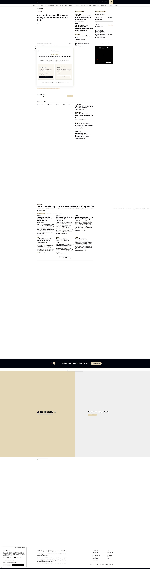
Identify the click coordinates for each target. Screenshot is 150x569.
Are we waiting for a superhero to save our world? (63, 240)
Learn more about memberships (63, 82)
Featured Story (77, 34)
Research (76, 23)
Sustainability (96, 5)
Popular (60, 213)
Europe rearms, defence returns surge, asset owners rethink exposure (84, 125)
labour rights (41, 88)
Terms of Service (98, 564)
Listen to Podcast (96, 363)
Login (106, 2)
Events (70, 5)
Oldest (55, 213)
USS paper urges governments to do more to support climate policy (83, 134)
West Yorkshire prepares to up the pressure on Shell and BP (84, 115)
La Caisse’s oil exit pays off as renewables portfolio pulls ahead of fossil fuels (73, 206)
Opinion (76, 215)
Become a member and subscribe (97, 2)
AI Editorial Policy (110, 564)
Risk (90, 5)
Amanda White (77, 39)
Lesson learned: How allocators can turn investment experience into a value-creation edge (84, 27)
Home (37, 8)
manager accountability (49, 88)
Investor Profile (63, 5)
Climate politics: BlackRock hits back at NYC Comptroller (64, 218)
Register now (46, 76)
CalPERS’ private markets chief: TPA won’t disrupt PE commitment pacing (83, 17)
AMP (96, 23)
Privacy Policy (92, 564)
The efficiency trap (81, 239)
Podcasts (77, 5)
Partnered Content (113, 5)
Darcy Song (76, 21)
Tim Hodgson (39, 252)
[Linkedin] (35, 48)
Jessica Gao (58, 253)
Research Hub (84, 5)
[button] (111, 2)
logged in (44, 96)
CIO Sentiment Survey (49, 5)
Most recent (49, 213)
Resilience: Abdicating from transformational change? (84, 218)
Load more (65, 257)
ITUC (37, 88)
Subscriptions (104, 5)
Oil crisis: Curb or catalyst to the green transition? (84, 107)
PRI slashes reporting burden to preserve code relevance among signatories (44, 219)
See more (104, 43)
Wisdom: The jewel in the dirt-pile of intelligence (44, 239)
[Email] (35, 50)
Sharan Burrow (57, 88)
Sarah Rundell (77, 109)
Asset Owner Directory (38, 5)
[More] (35, 52)
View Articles (110, 17)
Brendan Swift (77, 128)
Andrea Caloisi (77, 230)
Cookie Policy (104, 564)
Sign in (63, 76)
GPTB (57, 5)
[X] (35, 46)
